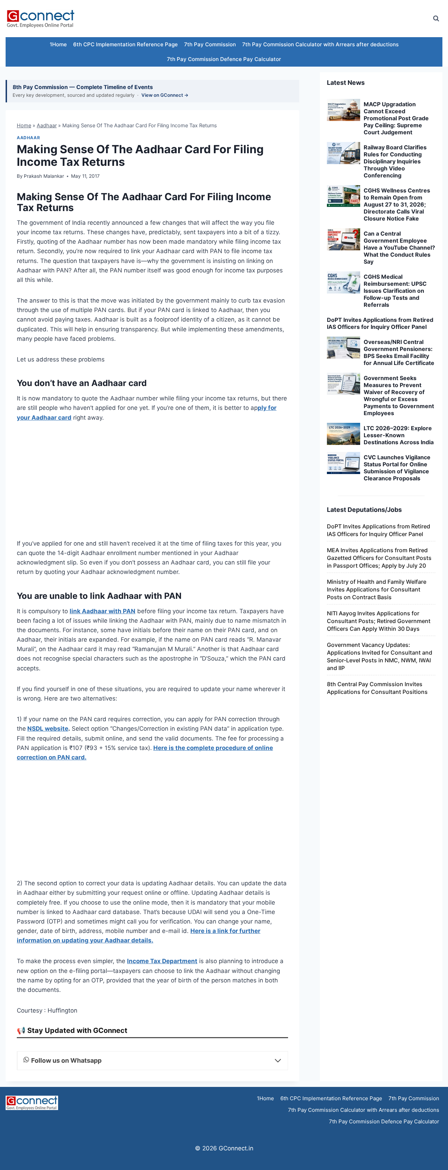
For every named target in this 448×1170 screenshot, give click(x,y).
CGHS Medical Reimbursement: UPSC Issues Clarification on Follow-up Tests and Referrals (395, 290)
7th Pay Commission (210, 44)
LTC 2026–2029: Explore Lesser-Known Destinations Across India (399, 435)
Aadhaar (47, 125)
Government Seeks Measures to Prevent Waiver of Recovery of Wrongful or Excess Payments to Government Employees (399, 395)
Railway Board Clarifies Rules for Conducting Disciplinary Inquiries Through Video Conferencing (395, 161)
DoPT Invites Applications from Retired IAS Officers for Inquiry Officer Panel (380, 323)
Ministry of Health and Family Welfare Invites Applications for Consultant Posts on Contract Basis (376, 589)
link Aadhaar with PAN (102, 611)
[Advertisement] (299, 18)
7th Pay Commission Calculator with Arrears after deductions (320, 44)
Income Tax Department (162, 961)
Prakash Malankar (44, 176)
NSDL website (47, 728)
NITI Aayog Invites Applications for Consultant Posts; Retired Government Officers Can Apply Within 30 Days (378, 621)
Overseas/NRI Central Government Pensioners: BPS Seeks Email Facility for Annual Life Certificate (399, 352)
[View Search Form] (436, 18)
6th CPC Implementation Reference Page (125, 44)
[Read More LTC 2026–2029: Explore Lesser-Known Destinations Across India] (343, 434)
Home (24, 125)
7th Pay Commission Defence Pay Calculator (224, 59)
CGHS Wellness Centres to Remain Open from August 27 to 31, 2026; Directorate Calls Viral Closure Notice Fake (397, 204)
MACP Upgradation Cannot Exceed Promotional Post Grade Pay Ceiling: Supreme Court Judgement (396, 118)
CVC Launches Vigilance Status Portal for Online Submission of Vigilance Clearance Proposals (397, 468)
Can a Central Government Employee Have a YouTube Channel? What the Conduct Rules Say (399, 247)
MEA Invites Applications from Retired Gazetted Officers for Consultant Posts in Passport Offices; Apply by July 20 (379, 558)
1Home (58, 44)
